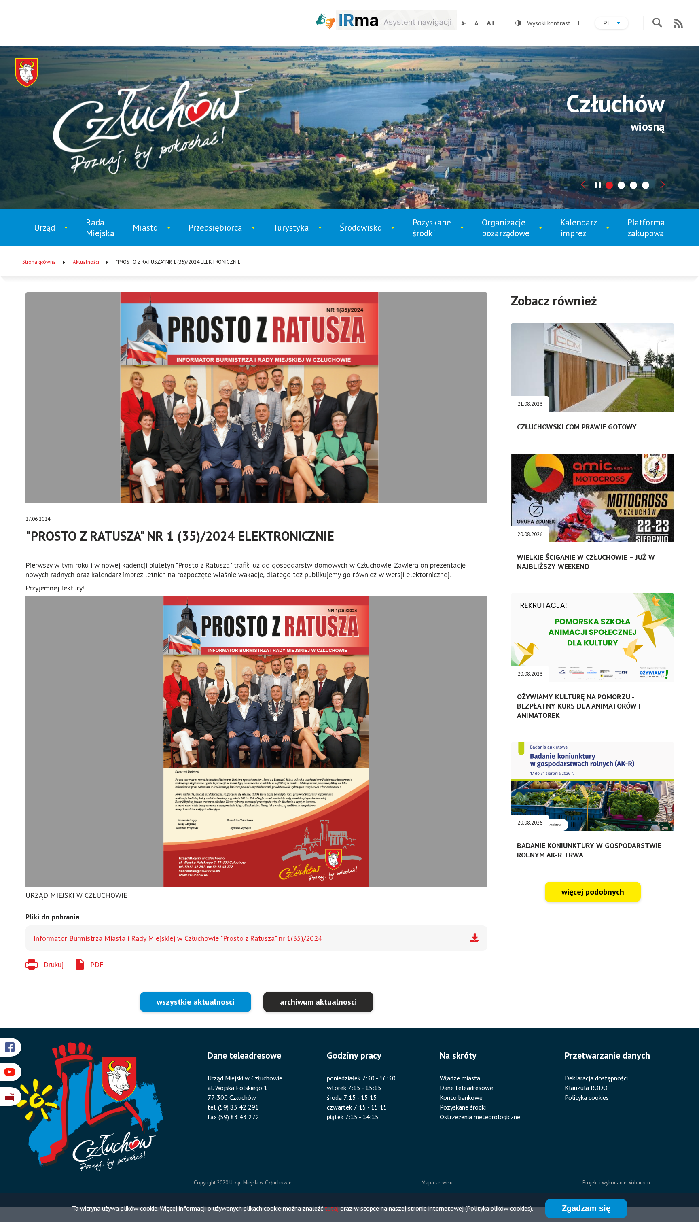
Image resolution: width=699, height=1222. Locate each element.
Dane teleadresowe (466, 1088)
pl (615, 24)
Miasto (155, 234)
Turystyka (298, 234)
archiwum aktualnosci (318, 1002)
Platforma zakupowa (646, 228)
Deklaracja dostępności (596, 1078)
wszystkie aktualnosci (196, 1002)
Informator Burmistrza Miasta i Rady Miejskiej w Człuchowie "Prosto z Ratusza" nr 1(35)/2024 (178, 938)
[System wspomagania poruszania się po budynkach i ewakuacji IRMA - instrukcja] (396, 27)
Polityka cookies (587, 1097)
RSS (678, 23)
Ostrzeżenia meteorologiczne (480, 1117)
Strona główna (39, 262)
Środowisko (366, 234)
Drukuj (54, 964)
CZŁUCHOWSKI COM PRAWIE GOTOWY (577, 426)
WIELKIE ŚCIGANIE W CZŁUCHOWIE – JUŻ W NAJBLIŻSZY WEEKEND (586, 561)
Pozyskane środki (438, 231)
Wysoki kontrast (543, 23)
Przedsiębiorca (218, 234)
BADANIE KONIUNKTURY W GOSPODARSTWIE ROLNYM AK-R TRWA (589, 850)
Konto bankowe (461, 1097)
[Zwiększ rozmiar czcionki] (491, 23)
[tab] (609, 185)
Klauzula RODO (586, 1088)
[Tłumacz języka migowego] (326, 21)
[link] (256, 741)
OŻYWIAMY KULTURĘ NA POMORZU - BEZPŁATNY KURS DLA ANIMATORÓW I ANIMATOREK (579, 706)
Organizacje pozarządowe (510, 231)
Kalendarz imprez (585, 231)
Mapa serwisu (437, 1182)
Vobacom (639, 1182)
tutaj (332, 1208)
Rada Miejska (100, 228)
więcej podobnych (592, 892)
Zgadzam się (586, 1208)
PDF (97, 964)
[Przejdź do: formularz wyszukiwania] (657, 23)
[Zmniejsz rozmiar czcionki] (463, 23)
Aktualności (86, 262)
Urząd (55, 234)
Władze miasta (460, 1078)
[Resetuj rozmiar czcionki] (476, 23)
